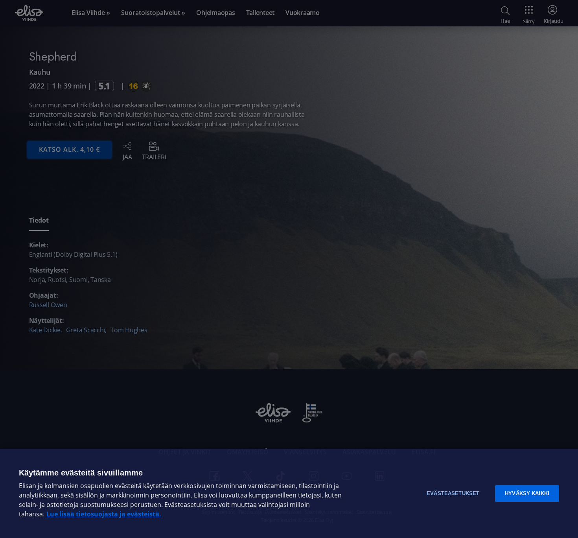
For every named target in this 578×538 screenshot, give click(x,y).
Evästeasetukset (453, 493)
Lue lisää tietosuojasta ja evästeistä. (103, 514)
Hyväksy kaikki (527, 493)
